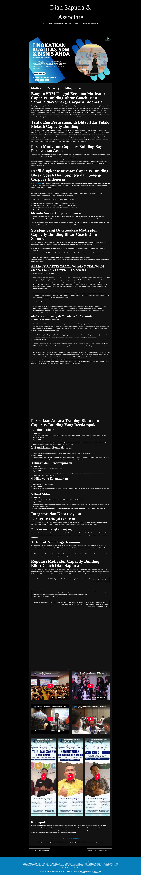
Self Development (51, 865)
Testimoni (115, 865)
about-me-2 (39, 861)
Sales (117, 863)
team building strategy (104, 865)
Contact (66, 861)
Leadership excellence (56, 863)
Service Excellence (64, 865)
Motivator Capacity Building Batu (40, 850)
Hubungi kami (108, 861)
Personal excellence (108, 863)
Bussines (59, 861)
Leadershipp (68, 863)
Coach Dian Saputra (36, 183)
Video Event (77, 867)
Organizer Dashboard (94, 863)
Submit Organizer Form (77, 865)
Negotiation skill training (80, 863)
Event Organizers (88, 861)
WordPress (82, 871)
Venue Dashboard (66, 867)
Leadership (45, 863)
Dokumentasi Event (76, 861)
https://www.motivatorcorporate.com (70, 838)
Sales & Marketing (28, 865)
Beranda (52, 861)
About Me (30, 861)
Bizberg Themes (97, 871)
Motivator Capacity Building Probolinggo (99, 850)
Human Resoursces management (31, 863)
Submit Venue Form (91, 865)
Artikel (46, 861)
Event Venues (98, 861)
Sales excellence (40, 865)
